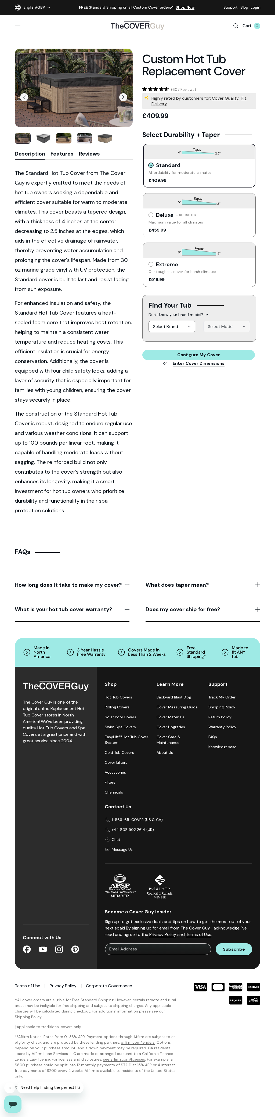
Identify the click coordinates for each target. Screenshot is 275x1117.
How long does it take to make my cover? (68, 584)
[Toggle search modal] (235, 25)
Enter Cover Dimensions (199, 363)
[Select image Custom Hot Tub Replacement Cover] (43, 138)
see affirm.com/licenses (124, 1059)
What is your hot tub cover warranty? (63, 609)
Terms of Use (198, 934)
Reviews (89, 154)
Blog (244, 7)
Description (30, 154)
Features (62, 154)
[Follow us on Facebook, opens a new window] (27, 950)
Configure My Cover (198, 355)
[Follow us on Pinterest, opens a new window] (75, 950)
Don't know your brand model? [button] (176, 314)
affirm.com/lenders (138, 1042)
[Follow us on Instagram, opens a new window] (59, 950)
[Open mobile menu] (35, 26)
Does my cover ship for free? (183, 609)
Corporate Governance (109, 986)
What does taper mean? (177, 584)
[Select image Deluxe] (64, 138)
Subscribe (234, 949)
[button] (24, 97)
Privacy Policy (162, 934)
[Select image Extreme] (84, 138)
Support (230, 7)
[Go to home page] (137, 25)
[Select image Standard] (23, 138)
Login (255, 7)
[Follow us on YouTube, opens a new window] (43, 950)
